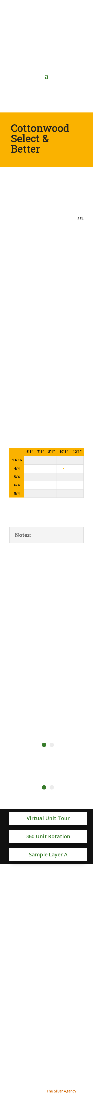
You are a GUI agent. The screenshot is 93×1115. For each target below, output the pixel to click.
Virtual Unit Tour (48, 818)
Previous (5, 636)
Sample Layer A (48, 854)
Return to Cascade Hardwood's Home (46, 1021)
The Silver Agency (61, 1091)
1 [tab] (44, 745)
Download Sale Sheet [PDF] (46, 234)
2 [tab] (52, 745)
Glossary (46, 555)
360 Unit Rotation (48, 836)
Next (87, 636)
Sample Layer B (43, 889)
